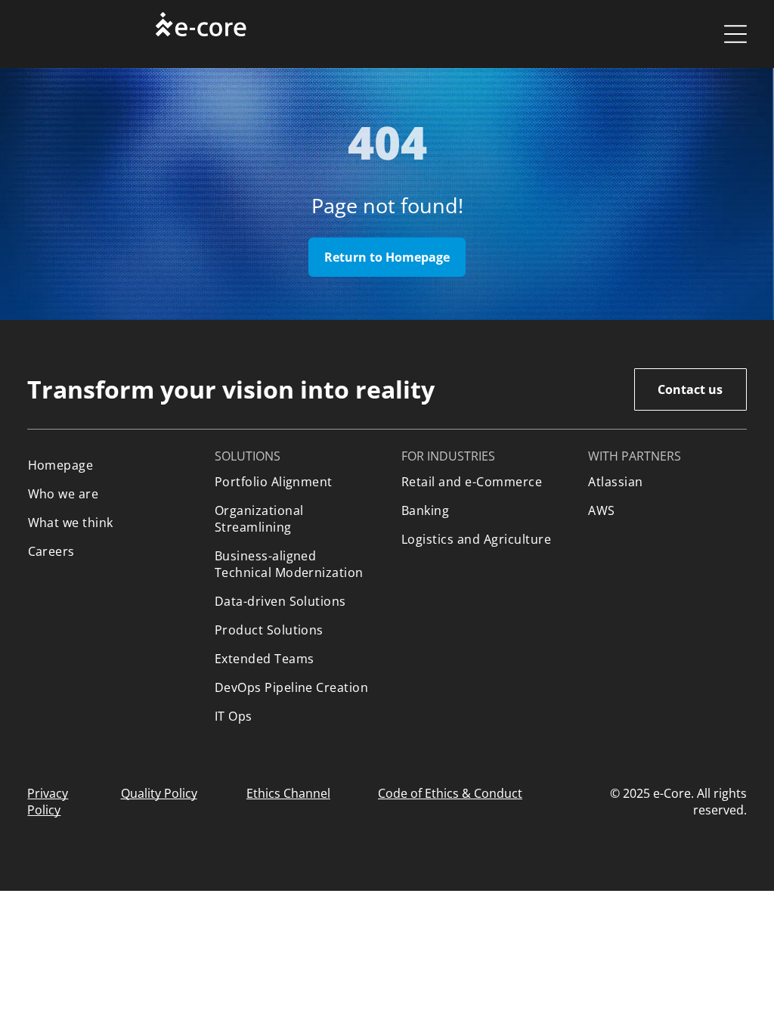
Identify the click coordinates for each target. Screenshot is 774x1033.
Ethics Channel (288, 793)
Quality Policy (159, 793)
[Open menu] (735, 34)
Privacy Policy (47, 801)
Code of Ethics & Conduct (450, 793)
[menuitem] (107, 465)
